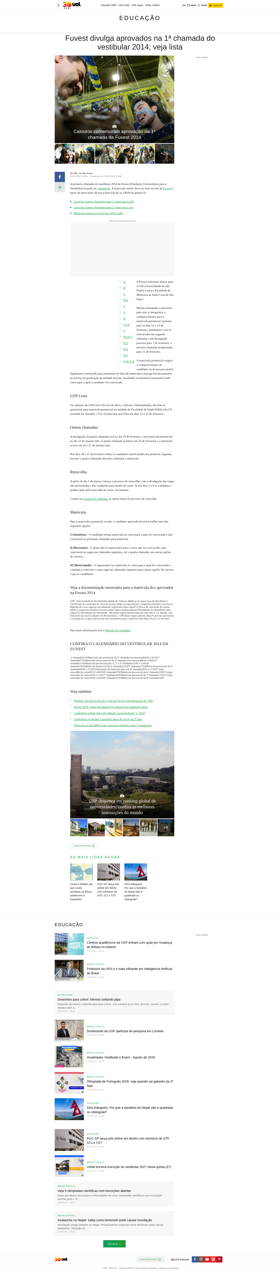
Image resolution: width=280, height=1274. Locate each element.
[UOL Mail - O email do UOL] (191, 5)
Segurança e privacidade (168, 1268)
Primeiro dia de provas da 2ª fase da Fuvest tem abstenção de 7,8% (113, 700)
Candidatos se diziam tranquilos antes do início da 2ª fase (108, 719)
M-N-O (127, 336)
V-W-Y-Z (128, 361)
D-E (125, 300)
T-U (125, 355)
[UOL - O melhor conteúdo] (72, 5)
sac (184, 5)
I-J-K (126, 324)
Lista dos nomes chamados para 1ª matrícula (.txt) (103, 207)
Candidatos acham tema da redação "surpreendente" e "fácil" (110, 713)
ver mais (112, 1244)
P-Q (125, 342)
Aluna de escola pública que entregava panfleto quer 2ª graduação (113, 725)
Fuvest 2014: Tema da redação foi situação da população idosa (111, 706)
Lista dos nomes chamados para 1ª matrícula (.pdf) (104, 201)
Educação (140, 18)
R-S (125, 349)
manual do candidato (96, 498)
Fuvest (167, 188)
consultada (104, 188)
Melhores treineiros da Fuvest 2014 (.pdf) (98, 213)
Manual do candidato (117, 630)
